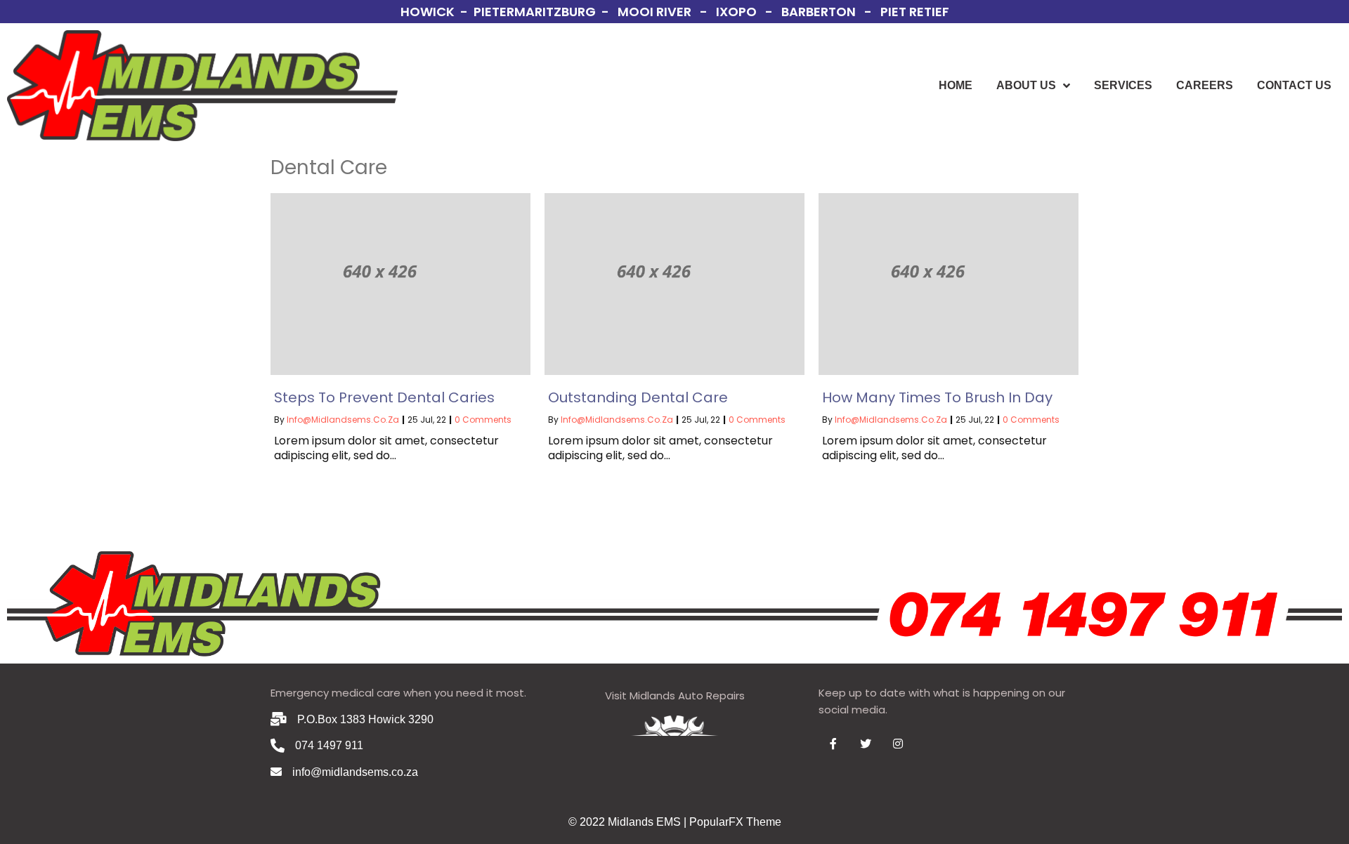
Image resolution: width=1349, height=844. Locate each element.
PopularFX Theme (735, 822)
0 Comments (483, 420)
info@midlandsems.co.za (343, 420)
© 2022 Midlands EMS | (628, 822)
